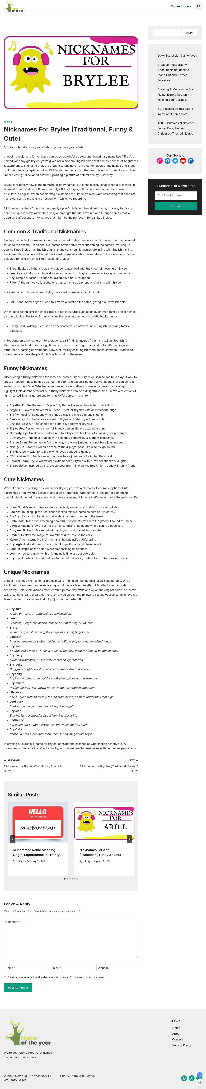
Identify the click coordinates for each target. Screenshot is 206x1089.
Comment (13, 922)
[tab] (65, 879)
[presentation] (38, 822)
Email (56, 968)
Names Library (181, 6)
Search (189, 32)
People (8, 122)
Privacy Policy (181, 1045)
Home (176, 1028)
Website (103, 968)
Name (10, 968)
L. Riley (11, 147)
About (176, 1033)
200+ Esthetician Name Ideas (177, 55)
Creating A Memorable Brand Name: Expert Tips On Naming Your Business (177, 94)
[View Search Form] (198, 6)
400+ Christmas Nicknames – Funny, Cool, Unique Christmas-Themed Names (177, 128)
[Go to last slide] (12, 839)
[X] (192, 1078)
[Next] (129, 839)
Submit (176, 206)
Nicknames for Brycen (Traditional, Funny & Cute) (33, 766)
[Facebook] (184, 1078)
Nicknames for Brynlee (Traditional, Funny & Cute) (109, 766)
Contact (177, 1039)
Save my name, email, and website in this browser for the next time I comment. (56, 977)
